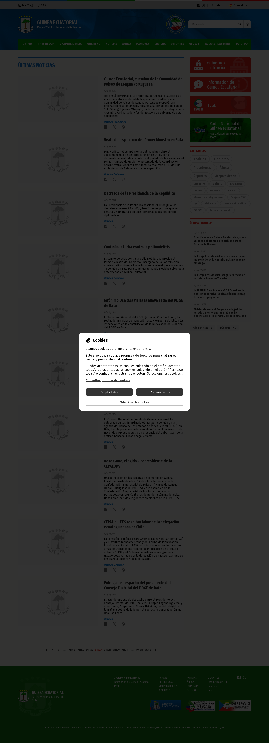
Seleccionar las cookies (134, 402)
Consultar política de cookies (108, 380)
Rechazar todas (160, 392)
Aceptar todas (109, 392)
